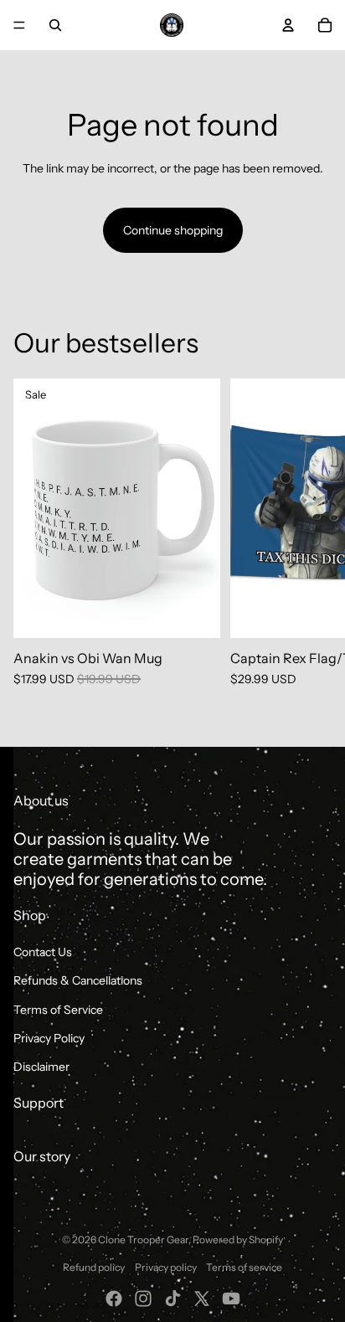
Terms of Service (58, 1009)
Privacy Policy (49, 1038)
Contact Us (42, 951)
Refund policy (94, 1267)
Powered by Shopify (238, 1239)
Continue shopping (173, 230)
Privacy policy (166, 1267)
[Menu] (19, 25)
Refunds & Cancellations (77, 980)
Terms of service (244, 1267)
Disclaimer (41, 1066)
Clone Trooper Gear (143, 1239)
